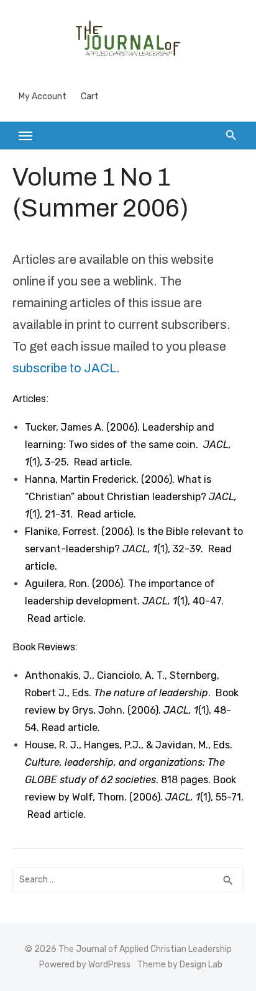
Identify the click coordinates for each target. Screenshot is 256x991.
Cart (90, 96)
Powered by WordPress (84, 964)
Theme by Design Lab (179, 964)
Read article (102, 462)
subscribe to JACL (64, 368)
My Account (42, 96)
